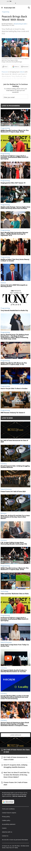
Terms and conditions (8, 809)
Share (6, 66)
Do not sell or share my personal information (15, 839)
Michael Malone (8, 24)
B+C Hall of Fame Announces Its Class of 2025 (15, 758)
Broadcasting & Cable (20, 24)
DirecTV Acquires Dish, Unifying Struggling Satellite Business (15, 766)
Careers (4, 828)
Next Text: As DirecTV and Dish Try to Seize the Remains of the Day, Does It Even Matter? (16, 775)
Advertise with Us (7, 832)
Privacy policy (6, 816)
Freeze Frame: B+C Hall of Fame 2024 (15, 784)
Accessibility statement (8, 824)
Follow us (17, 66)
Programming (5, 12)
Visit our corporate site (19, 796)
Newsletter (26, 66)
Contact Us (5, 836)
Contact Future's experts (9, 813)
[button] (2, 7)
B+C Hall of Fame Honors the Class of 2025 (17, 751)
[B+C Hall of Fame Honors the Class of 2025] (15, 746)
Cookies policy (6, 820)
